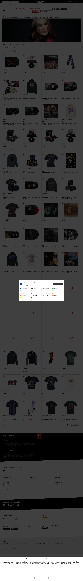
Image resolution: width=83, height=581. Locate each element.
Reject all (41, 578)
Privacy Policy (68, 563)
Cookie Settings (45, 563)
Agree (26, 578)
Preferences (56, 578)
